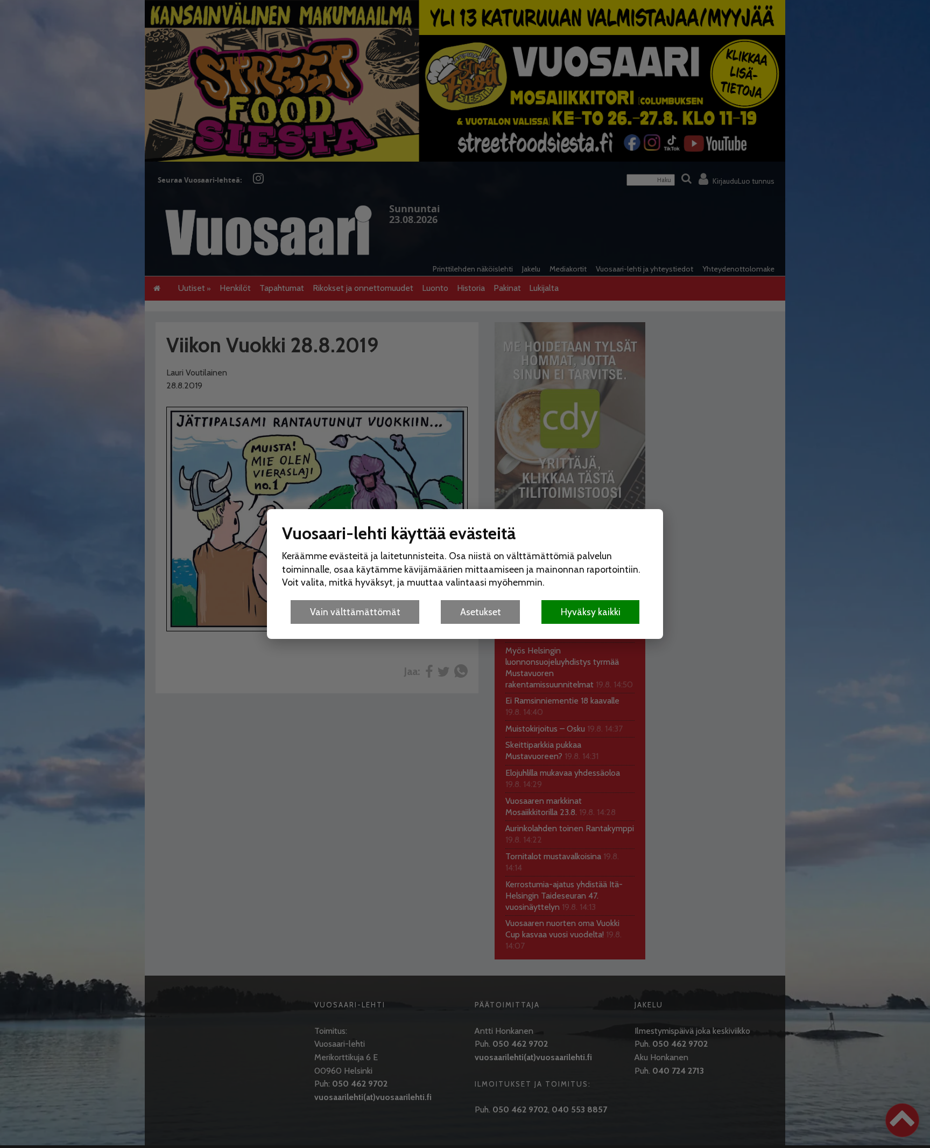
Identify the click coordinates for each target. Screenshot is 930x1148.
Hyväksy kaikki (591, 611)
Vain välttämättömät (355, 611)
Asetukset (480, 611)
